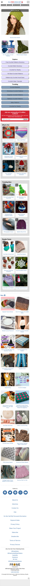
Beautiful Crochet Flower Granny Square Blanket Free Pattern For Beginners (22, 406)
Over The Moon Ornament (8, 174)
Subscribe (15, 532)
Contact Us (15, 508)
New (2, 295)
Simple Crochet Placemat (8, 330)
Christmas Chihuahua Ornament (21, 174)
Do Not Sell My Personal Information (15, 516)
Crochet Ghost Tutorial (8, 443)
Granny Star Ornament (8, 140)
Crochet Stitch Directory (15, 66)
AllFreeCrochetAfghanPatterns (15, 553)
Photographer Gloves (8, 231)
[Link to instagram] (20, 492)
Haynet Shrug (8, 387)
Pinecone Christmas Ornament (8, 271)
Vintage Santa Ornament (21, 287)
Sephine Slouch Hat (21, 231)
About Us (15, 500)
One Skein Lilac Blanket (8, 287)
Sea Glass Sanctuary (7, 425)
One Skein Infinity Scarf (8, 254)
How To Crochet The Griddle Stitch (22, 312)
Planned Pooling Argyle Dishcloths (8, 198)
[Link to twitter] (10, 492)
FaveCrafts (15, 555)
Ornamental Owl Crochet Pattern (21, 157)
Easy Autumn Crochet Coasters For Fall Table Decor (8, 406)
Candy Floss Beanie (21, 254)
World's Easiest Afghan (22, 54)
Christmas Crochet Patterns (15, 91)
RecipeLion (15, 557)
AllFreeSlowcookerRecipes (15, 561)
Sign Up (25, 119)
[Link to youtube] (26, 492)
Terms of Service (15, 540)
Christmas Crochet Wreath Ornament (8, 157)
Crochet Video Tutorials (15, 81)
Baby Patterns (15, 102)
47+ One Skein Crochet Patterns (8, 55)
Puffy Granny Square (8, 462)
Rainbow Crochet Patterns (15, 98)
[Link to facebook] (5, 492)
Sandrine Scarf (22, 368)
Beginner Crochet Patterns (15, 95)
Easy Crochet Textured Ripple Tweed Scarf (22, 444)
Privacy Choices (15, 544)
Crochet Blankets (15, 87)
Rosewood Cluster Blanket (22, 462)
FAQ (15, 512)
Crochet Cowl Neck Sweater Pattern (22, 331)
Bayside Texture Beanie (8, 311)
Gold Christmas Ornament (21, 215)
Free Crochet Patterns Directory (15, 62)
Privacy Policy (11, 116)
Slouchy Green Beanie (15, 37)
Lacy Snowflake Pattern (21, 270)
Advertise (15, 504)
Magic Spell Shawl (21, 140)
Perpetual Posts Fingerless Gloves (8, 215)
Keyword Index (15, 520)
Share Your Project (15, 528)
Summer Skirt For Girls (22, 480)
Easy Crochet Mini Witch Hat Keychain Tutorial (7, 350)
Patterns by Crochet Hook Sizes (15, 77)
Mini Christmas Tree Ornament (21, 198)
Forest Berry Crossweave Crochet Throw (7, 369)
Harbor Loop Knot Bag (22, 425)
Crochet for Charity (15, 70)
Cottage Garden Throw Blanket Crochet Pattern (7, 481)
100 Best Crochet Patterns (15, 73)
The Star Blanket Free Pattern (22, 350)
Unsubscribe (15, 536)
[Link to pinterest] (15, 492)
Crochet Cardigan (22, 387)
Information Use (18, 116)
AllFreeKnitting (15, 551)
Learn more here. (15, 572)
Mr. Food (15, 559)
